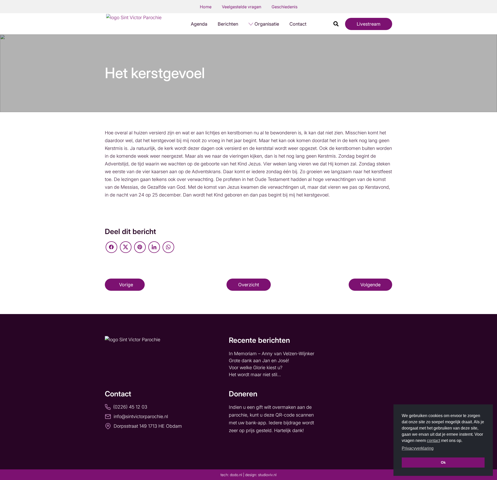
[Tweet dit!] (125, 247)
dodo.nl (236, 474)
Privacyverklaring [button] (418, 448)
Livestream (369, 24)
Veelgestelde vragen (241, 6)
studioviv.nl (267, 474)
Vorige (126, 284)
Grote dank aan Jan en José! (259, 360)
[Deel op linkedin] (154, 247)
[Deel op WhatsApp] (168, 247)
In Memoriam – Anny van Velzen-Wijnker (272, 353)
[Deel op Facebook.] (111, 247)
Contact (297, 24)
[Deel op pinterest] (140, 247)
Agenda (199, 24)
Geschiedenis (284, 6)
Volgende (370, 284)
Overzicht (248, 284)
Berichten (228, 24)
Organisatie (266, 24)
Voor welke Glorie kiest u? (255, 367)
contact (433, 440)
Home (205, 6)
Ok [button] (443, 462)
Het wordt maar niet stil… (255, 374)
